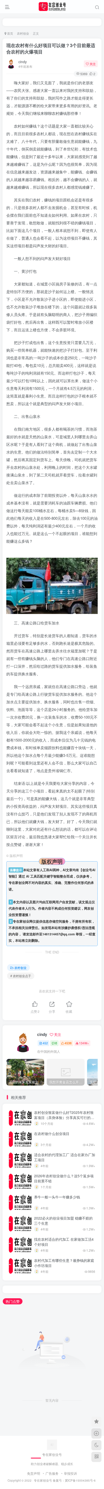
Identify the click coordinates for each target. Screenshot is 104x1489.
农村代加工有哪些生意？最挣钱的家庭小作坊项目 (64, 1263)
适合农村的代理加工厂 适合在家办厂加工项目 (64, 1157)
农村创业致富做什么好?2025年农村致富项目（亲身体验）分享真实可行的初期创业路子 (64, 1117)
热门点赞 (13, 1301)
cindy (22, 61)
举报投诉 (70, 1473)
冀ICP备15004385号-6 (80, 1480)
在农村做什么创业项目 (51, 1133)
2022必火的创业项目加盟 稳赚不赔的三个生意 (63, 1220)
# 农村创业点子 (20, 976)
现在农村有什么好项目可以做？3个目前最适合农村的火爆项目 (50, 48)
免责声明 (33, 1473)
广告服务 (52, 1473)
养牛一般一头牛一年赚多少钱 (57, 1196)
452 (45, 1043)
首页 (9, 33)
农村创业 (23, 33)
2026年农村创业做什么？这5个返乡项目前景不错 (64, 1178)
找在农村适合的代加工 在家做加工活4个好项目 (64, 1242)
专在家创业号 (43, 1480)
